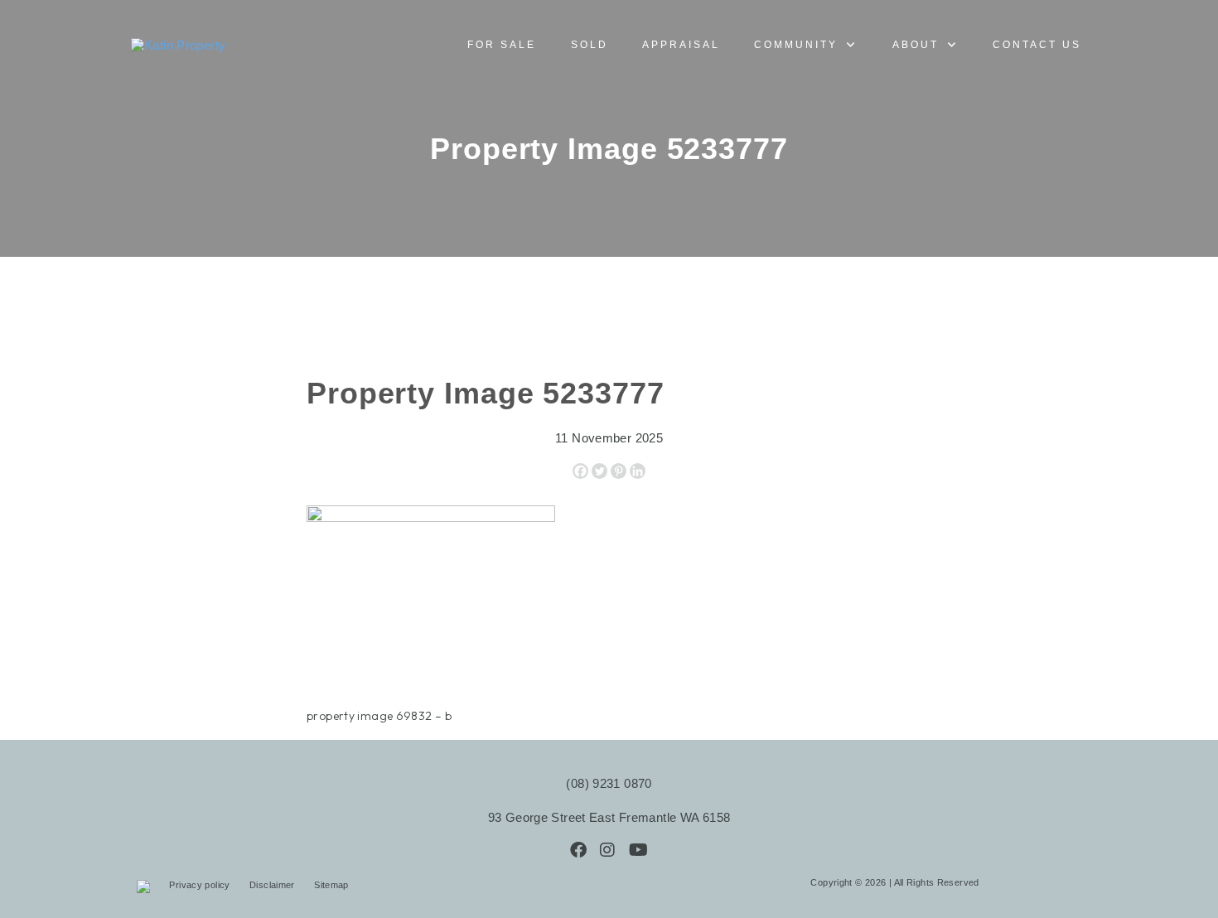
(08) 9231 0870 (608, 783)
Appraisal (681, 45)
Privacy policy (201, 885)
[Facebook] (580, 471)
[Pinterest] (618, 471)
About (915, 45)
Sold (589, 45)
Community (796, 45)
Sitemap (331, 885)
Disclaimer (273, 885)
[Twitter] (599, 471)
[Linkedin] (637, 471)
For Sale (501, 45)
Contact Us (1037, 45)
